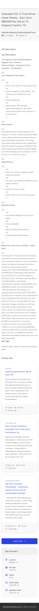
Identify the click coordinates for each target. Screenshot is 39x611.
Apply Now (18, 541)
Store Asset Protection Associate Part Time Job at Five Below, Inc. (17, 429)
